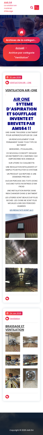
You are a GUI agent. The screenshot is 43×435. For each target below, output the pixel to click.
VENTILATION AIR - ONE (20, 82)
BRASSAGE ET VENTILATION (14, 328)
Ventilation (15, 318)
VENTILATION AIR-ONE (21, 90)
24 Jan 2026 (15, 313)
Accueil (20, 48)
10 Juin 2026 (15, 77)
